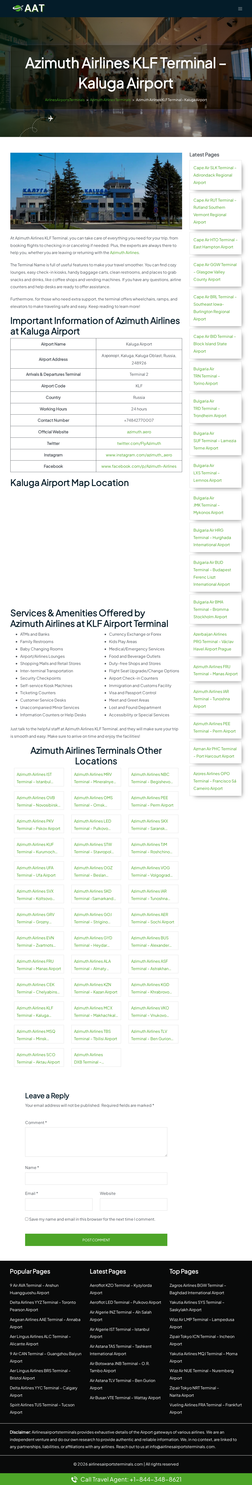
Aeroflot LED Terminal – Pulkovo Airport (125, 1302)
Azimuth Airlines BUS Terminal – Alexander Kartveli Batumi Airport (151, 942)
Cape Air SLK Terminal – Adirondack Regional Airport (214, 175)
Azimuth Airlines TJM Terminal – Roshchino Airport (150, 848)
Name (32, 1167)
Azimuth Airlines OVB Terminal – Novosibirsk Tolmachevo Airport (37, 802)
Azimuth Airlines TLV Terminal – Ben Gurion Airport (151, 1035)
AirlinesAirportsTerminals (65, 99)
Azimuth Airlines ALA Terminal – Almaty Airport (92, 965)
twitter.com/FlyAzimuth (139, 443)
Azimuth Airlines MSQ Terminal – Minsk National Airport (36, 1035)
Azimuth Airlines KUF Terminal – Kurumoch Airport (36, 848)
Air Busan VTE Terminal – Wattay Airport (125, 1397)
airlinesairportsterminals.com (116, 1464)
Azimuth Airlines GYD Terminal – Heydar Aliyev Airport (93, 942)
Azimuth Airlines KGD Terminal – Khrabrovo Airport (150, 989)
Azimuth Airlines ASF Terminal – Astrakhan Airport (150, 965)
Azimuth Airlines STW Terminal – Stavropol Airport (93, 848)
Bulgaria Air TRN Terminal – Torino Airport (206, 376)
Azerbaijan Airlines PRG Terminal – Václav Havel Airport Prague (213, 641)
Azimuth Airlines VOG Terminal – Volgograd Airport (150, 872)
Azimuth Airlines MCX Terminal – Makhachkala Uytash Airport (96, 1012)
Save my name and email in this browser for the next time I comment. (92, 1219)
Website (108, 1193)
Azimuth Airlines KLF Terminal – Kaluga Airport (35, 1012)
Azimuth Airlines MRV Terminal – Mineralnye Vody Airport (93, 778)
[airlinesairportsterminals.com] (29, 8)
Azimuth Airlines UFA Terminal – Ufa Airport (36, 871)
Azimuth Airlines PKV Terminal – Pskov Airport (38, 824)
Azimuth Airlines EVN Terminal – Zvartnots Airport (35, 942)
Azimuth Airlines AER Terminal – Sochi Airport (152, 918)
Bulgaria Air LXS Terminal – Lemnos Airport (207, 473)
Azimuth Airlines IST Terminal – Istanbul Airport (34, 778)
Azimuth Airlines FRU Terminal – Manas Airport (39, 965)
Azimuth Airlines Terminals (110, 99)
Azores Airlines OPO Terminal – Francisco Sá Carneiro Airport (214, 781)
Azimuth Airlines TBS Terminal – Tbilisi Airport (95, 1035)
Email (31, 1193)
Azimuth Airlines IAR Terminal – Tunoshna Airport (149, 895)
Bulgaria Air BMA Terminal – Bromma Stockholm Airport (211, 609)
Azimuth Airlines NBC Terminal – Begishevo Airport (150, 778)
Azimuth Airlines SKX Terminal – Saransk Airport (149, 825)
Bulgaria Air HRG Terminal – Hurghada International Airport (212, 537)
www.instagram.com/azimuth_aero (139, 454)
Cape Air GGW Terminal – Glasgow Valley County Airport (215, 272)
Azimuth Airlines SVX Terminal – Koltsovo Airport (35, 895)
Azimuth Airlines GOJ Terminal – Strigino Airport (93, 919)
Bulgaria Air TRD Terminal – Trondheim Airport (209, 408)
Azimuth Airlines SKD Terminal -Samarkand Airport (93, 895)
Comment (36, 1122)
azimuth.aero (139, 431)
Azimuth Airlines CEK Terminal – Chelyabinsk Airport (38, 989)
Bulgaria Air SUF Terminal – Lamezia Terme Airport (214, 440)
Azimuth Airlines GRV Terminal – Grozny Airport (35, 919)
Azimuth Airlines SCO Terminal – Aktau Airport (38, 1058)
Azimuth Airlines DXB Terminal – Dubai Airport (88, 1059)
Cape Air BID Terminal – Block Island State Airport (214, 344)
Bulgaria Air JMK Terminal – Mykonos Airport (208, 505)
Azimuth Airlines (124, 252)
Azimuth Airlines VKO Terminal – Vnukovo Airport (150, 1012)
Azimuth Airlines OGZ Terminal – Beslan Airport (93, 872)
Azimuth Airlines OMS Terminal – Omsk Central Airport (93, 802)
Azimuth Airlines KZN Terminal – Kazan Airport (95, 988)
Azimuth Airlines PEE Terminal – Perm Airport (152, 801)
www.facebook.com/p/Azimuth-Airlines (138, 466)
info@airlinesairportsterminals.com (182, 1446)
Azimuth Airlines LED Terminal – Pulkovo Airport (92, 825)
